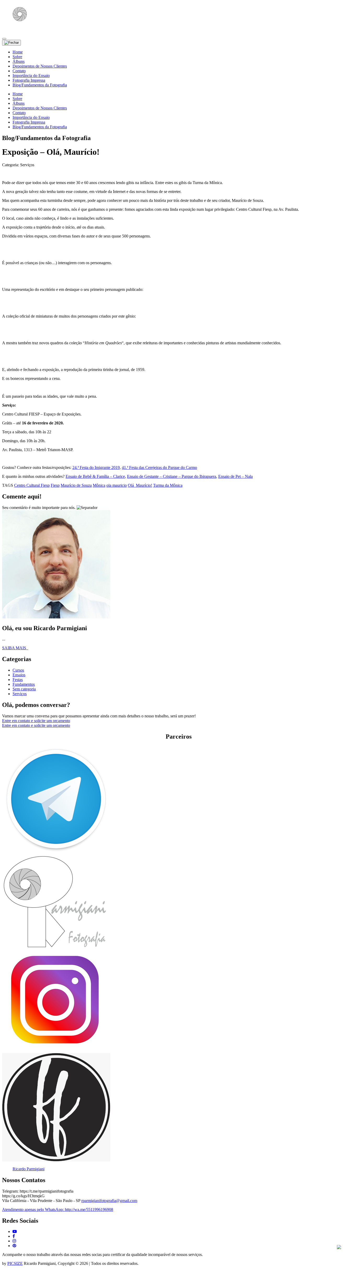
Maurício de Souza (76, 485)
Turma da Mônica (167, 485)
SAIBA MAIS (15, 648)
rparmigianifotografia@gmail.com (109, 1200)
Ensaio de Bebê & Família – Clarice (95, 476)
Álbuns (19, 61)
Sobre (17, 56)
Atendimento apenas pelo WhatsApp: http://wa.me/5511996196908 (57, 1209)
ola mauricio (116, 485)
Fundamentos (24, 684)
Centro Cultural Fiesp (32, 485)
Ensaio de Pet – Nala (235, 476)
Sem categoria (24, 689)
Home (18, 52)
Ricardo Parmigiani (28, 1169)
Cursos (18, 670)
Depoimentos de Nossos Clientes (40, 66)
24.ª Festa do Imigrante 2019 (96, 467)
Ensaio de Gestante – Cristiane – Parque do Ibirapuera (171, 476)
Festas (18, 679)
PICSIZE (15, 1263)
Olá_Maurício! (140, 485)
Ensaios (19, 675)
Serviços (20, 693)
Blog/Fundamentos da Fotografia (40, 85)
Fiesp (55, 485)
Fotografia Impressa (29, 80)
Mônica (99, 485)
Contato (19, 71)
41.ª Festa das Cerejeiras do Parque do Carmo (159, 467)
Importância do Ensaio (31, 75)
